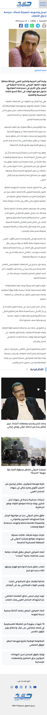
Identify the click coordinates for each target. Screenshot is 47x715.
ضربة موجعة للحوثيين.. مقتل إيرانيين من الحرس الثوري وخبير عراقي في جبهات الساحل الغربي (24, 487)
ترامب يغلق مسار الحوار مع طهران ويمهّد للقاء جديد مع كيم (24, 568)
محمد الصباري (40, 70)
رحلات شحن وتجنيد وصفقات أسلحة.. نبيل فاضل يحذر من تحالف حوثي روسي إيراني (26, 425)
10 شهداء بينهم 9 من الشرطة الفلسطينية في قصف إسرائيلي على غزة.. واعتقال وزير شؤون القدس (24, 627)
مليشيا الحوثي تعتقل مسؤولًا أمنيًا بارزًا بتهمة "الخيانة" (26, 471)
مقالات (33, 20)
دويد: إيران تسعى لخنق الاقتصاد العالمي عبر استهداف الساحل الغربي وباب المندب (24, 598)
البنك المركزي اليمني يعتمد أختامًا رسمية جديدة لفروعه (24, 612)
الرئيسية (42, 20)
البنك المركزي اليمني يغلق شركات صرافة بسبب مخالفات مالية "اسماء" (24, 554)
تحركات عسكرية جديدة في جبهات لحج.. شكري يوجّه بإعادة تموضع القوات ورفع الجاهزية (25, 503)
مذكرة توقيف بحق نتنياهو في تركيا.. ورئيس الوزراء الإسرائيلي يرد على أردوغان (25, 583)
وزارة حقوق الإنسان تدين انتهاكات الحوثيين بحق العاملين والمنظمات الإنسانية (27, 658)
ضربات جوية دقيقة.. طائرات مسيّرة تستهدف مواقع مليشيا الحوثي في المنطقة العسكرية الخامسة (27, 538)
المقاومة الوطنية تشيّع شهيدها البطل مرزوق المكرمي (25, 643)
